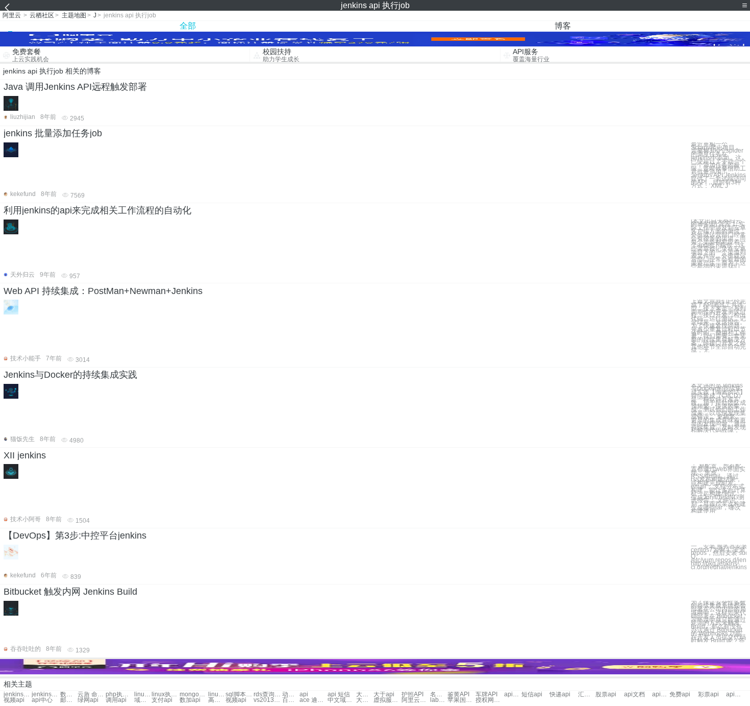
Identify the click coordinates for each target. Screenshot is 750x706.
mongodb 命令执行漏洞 (194, 694)
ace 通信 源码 (313, 700)
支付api (162, 700)
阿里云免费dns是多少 (416, 700)
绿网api (88, 700)
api (303, 694)
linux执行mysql (166, 694)
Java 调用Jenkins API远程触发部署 (75, 87)
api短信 (512, 694)
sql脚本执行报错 (240, 694)
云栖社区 (42, 15)
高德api (217, 700)
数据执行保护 (69, 694)
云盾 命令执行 (92, 694)
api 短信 (339, 694)
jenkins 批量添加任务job (53, 133)
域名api (143, 700)
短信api (531, 694)
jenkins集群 (18, 694)
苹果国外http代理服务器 (461, 700)
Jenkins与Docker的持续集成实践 (70, 375)
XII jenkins (25, 455)
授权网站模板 (490, 700)
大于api (383, 694)
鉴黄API (458, 694)
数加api (190, 700)
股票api (605, 694)
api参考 (660, 694)
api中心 (42, 700)
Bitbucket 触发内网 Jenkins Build (70, 592)
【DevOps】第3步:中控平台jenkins (75, 535)
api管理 (734, 694)
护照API (412, 694)
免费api (679, 694)
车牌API (486, 694)
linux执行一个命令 (217, 694)
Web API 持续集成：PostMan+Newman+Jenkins (103, 291)
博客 (563, 25)
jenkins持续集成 (46, 694)
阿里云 (12, 15)
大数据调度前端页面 (364, 700)
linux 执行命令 (143, 694)
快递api (559, 694)
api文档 (634, 694)
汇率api (586, 694)
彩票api (708, 694)
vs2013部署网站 (268, 700)
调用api (116, 700)
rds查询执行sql (268, 694)
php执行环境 (120, 694)
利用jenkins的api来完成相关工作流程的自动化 (97, 210)
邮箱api (69, 700)
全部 (188, 25)
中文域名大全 (342, 700)
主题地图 (74, 15)
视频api (14, 700)
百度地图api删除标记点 (290, 700)
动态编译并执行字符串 (290, 694)
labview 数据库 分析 (438, 700)
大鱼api (364, 694)
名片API (438, 694)
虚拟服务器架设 (387, 700)
